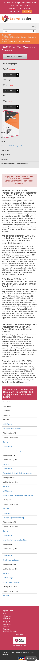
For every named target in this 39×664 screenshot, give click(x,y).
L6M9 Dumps (7, 555)
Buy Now (6, 442)
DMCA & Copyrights (10, 631)
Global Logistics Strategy (11, 582)
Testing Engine (7, 80)
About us (6, 627)
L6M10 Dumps (8, 578)
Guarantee (6, 629)
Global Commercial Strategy (12, 451)
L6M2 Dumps (7, 446)
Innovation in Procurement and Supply (16, 540)
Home (4, 35)
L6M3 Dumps (7, 469)
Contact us (6, 625)
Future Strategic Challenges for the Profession (18, 495)
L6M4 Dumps (7, 491)
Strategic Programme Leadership (13, 518)
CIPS (9, 35)
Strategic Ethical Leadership (12, 428)
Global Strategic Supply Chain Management (17, 473)
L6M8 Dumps (7, 535)
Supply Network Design (11, 560)
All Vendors (7, 616)
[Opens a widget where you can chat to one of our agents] (31, 658)
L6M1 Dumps (7, 424)
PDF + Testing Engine (10, 64)
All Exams (6, 618)
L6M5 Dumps (7, 513)
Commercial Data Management (11, 146)
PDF (4, 96)
